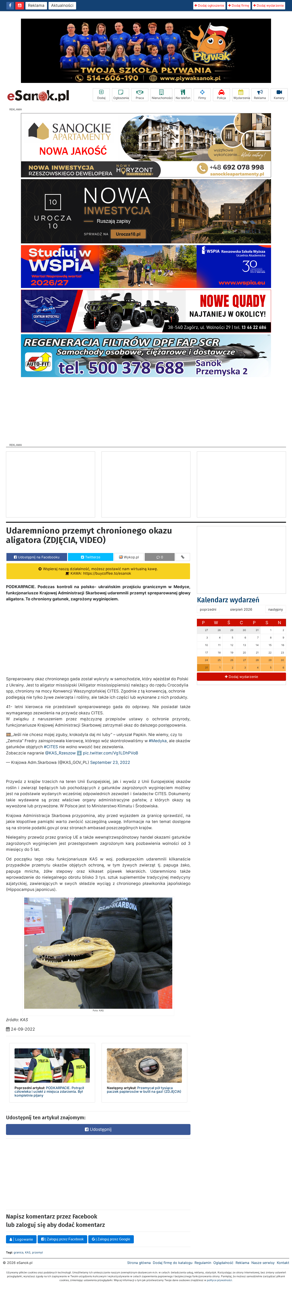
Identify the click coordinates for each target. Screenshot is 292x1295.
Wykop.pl (131, 557)
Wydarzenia (241, 98)
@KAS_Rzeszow (60, 753)
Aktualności (62, 5)
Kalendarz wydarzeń (228, 600)
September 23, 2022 (110, 762)
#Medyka (158, 740)
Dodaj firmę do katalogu (172, 1263)
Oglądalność (223, 1263)
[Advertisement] (146, 409)
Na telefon (183, 98)
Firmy (202, 98)
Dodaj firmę (240, 5)
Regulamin (203, 1263)
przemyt (37, 1252)
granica (18, 1252)
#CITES (51, 746)
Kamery (279, 98)
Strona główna (139, 1263)
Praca (140, 98)
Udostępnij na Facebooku (38, 557)
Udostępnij (100, 1129)
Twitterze (92, 557)
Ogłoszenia (121, 98)
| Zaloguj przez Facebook (64, 1239)
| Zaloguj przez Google (112, 1239)
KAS (27, 1252)
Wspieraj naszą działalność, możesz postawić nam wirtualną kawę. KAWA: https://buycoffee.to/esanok (100, 571)
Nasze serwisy (263, 1263)
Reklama (36, 5)
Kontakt (283, 1263)
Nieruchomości (162, 98)
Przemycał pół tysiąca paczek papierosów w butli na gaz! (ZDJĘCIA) (144, 1090)
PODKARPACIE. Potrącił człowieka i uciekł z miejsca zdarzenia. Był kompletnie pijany (49, 1091)
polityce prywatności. (220, 1280)
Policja (221, 98)
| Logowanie (22, 1239)
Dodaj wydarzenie (270, 5)
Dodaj (101, 98)
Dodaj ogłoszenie (210, 5)
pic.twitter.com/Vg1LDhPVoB (110, 753)
